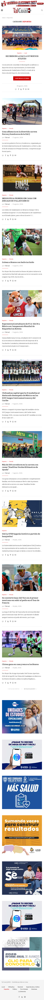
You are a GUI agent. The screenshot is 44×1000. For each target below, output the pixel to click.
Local (3, 987)
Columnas (34, 989)
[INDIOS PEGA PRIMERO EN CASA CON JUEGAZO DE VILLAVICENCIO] (22, 178)
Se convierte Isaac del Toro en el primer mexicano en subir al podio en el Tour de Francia (20, 600)
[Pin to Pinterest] (23, 89)
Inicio (4, 17)
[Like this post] (15, 89)
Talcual (7, 137)
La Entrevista (22, 991)
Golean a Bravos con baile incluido (18, 262)
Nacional (20, 987)
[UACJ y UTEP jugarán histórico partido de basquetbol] (22, 513)
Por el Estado (24, 989)
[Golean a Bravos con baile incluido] (22, 242)
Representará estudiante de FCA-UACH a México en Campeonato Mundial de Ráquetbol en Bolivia (21, 326)
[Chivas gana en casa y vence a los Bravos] (22, 644)
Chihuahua (11, 987)
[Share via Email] (28, 89)
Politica (15, 989)
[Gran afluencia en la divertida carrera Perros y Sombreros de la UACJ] (22, 111)
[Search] (42, 10)
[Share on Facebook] (18, 89)
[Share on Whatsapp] (26, 89)
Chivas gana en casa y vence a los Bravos (20, 664)
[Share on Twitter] (21, 89)
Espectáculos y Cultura (32, 987)
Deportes (6, 989)
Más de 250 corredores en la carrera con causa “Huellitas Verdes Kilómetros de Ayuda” (20, 467)
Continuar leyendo (22, 78)
